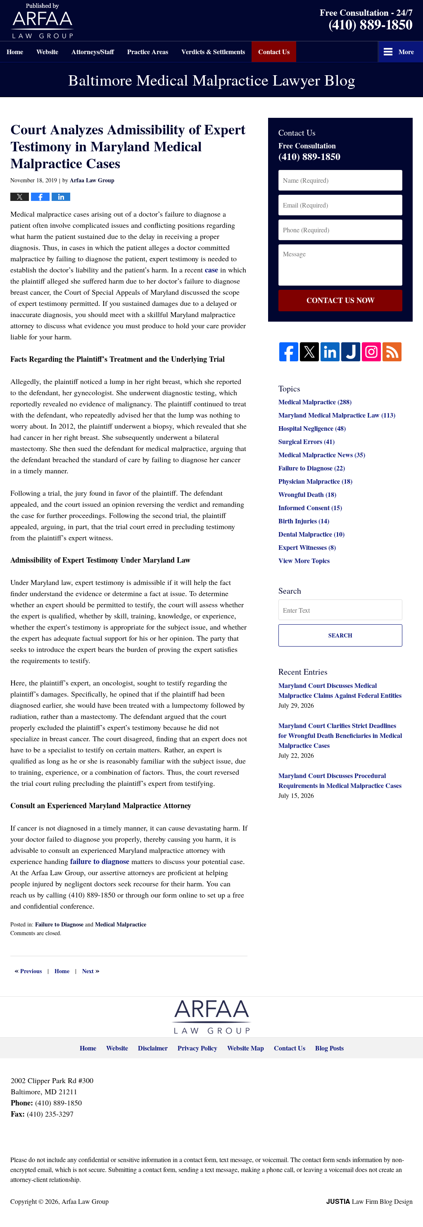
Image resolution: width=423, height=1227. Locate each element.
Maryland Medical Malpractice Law (336, 415)
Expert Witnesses (307, 547)
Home (15, 51)
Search (340, 635)
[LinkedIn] (330, 351)
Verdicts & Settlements (213, 51)
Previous (28, 970)
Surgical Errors (306, 441)
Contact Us (274, 51)
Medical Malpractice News (321, 454)
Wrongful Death (307, 494)
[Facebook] (288, 351)
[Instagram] (371, 351)
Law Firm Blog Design (369, 1201)
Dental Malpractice (311, 534)
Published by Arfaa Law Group (42, 20)
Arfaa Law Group (85, 1201)
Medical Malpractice (120, 924)
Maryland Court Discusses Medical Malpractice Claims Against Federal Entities (340, 690)
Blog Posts (329, 1048)
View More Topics (304, 560)
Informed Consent (310, 507)
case (211, 269)
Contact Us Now (341, 300)
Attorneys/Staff (92, 51)
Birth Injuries (303, 520)
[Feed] (392, 351)
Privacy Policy (197, 1048)
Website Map (245, 1048)
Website (47, 51)
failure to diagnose (99, 861)
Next (91, 970)
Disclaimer (153, 1048)
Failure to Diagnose (59, 924)
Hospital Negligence (312, 428)
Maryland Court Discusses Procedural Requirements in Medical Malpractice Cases (340, 780)
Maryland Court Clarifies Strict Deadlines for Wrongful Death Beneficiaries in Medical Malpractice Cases (340, 735)
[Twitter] (309, 351)
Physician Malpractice (315, 481)
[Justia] (350, 351)
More (406, 51)
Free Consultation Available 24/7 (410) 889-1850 (366, 21)
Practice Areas (147, 51)
